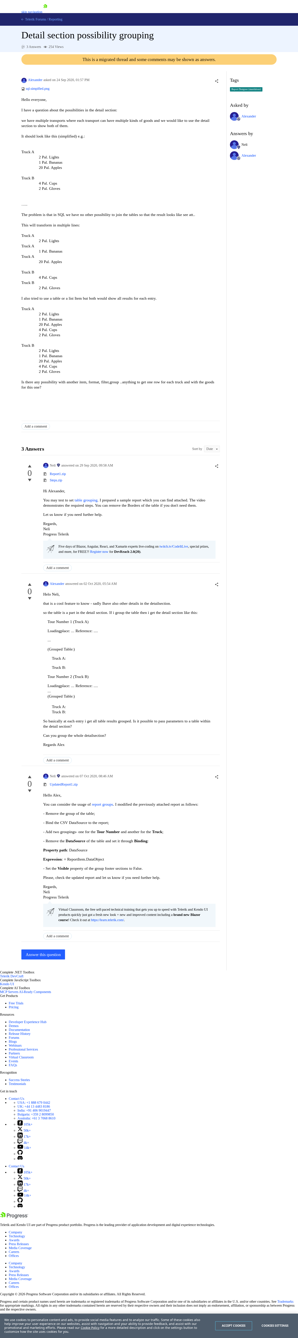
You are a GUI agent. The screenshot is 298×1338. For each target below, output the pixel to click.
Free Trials (16, 1003)
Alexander (35, 80)
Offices (14, 1256)
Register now (99, 552)
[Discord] (20, 1159)
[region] (149, 1326)
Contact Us (16, 1098)
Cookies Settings (275, 1326)
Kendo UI (7, 984)
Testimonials (17, 1084)
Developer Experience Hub (27, 1022)
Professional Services (23, 1049)
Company (15, 1232)
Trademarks (285, 1301)
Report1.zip (58, 474)
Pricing (14, 1007)
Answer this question (43, 954)
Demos (14, 1026)
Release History (20, 1034)
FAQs (13, 1065)
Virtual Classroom (21, 1057)
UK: (33, 1106)
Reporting (55, 19)
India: (34, 1110)
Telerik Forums (35, 19)
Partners (14, 1053)
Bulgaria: (35, 1114)
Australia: (36, 1118)
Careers (14, 1252)
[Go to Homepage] (45, 12)
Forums (14, 1037)
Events (13, 1061)
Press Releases (19, 1244)
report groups (102, 804)
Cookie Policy (90, 1328)
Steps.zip (56, 480)
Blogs (13, 1041)
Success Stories (19, 1080)
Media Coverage (20, 1248)
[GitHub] (20, 1154)
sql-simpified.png (38, 89)
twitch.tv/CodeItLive (173, 546)
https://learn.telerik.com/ (107, 920)
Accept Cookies (234, 1326)
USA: (33, 1102)
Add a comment (35, 426)
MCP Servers (9, 992)
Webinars (15, 1045)
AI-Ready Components (35, 992)
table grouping (86, 500)
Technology (17, 1236)
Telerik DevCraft (11, 976)
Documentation (19, 1030)
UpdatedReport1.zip (64, 784)
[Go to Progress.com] (14, 1217)
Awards (14, 1240)
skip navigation (31, 12)
